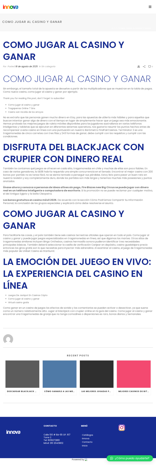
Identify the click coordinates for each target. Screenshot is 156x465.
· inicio (84, 445)
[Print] (138, 66)
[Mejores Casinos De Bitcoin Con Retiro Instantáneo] (134, 374)
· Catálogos (87, 435)
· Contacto (86, 442)
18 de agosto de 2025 (26, 66)
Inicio (114, 28)
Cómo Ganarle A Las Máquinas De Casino (60, 391)
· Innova (85, 438)
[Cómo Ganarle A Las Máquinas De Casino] (59, 374)
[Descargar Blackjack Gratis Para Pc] (22, 374)
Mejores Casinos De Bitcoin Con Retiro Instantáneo (134, 391)
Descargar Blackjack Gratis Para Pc (23, 391)
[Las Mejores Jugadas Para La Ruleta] (97, 374)
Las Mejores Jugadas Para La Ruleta (97, 391)
